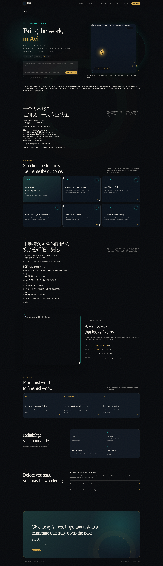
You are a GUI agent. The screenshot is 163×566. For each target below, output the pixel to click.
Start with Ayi (71, 72)
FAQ (105, 3)
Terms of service (125, 561)
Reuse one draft (37, 77)
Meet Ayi (36, 550)
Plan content (27, 77)
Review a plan (47, 77)
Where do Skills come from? (78, 496)
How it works (98, 3)
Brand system (89, 3)
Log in (123, 3)
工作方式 (111, 3)
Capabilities (80, 3)
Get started (136, 3)
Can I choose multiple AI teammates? (81, 484)
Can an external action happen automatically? (83, 490)
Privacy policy (136, 561)
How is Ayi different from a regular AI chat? (83, 472)
